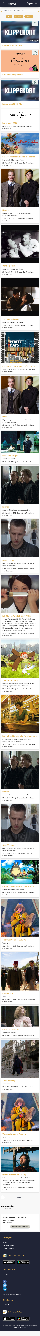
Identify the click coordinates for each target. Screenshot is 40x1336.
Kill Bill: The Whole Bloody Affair (16, 616)
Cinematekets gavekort (12, 75)
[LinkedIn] (20, 1289)
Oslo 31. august (9, 560)
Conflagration (8, 266)
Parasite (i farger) (10, 456)
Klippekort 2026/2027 (12, 45)
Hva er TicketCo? (9, 1248)
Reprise (5, 507)
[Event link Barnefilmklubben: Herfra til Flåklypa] (20, 143)
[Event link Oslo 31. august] (20, 538)
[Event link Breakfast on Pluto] (20, 1016)
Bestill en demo (8, 1245)
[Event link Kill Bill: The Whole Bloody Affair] (20, 594)
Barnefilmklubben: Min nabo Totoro (18, 886)
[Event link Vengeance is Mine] (20, 297)
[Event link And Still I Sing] (20, 1059)
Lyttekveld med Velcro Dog (14, 1175)
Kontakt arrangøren (21, 1227)
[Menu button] (36, 3)
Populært (18, 16)
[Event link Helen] (20, 395)
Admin (5, 1242)
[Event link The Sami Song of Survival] (20, 918)
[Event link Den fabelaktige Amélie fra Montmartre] (20, 714)
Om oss (5, 1274)
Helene (5, 210)
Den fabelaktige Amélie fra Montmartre (19, 736)
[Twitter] (20, 1285)
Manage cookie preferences (12, 1294)
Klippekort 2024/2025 (12, 104)
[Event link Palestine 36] (20, 971)
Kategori (29, 16)
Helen (5, 417)
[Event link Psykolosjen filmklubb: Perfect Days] (20, 348)
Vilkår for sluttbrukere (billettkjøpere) (26, 1325)
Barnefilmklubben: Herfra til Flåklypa (18, 157)
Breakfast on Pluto (10, 1029)
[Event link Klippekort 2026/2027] (20, 32)
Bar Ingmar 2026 (9, 123)
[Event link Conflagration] (20, 244)
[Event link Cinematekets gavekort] (20, 61)
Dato (9, 16)
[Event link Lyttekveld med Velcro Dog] (20, 1159)
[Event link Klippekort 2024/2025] (20, 90)
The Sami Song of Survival (14, 940)
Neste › (19, 1197)
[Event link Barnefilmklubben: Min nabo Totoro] (20, 872)
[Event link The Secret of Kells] (20, 659)
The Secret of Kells (11, 680)
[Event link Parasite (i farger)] (20, 442)
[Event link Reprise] (20, 485)
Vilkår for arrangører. (20, 1327)
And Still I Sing (8, 1081)
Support (6, 1305)
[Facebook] (20, 1281)
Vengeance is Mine (11, 319)
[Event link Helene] (20, 188)
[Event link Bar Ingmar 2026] (20, 114)
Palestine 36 (7, 993)
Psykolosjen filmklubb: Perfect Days (18, 366)
